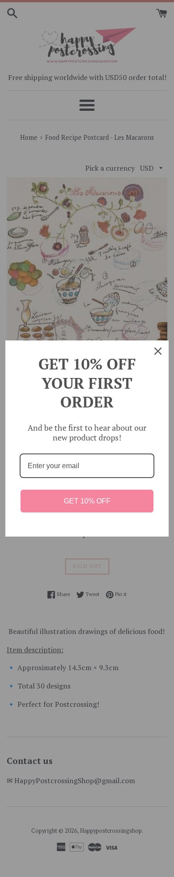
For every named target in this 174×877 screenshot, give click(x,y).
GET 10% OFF (87, 501)
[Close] (158, 351)
